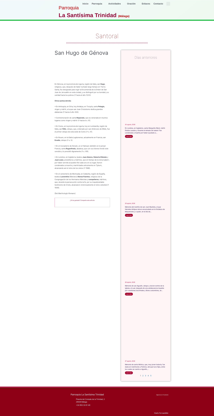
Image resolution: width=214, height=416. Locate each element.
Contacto (158, 3)
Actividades (114, 3)
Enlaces (146, 3)
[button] (168, 4)
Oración (131, 3)
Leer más (129, 136)
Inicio (85, 3)
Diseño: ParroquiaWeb (161, 413)
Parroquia (97, 3)
